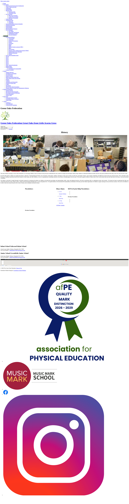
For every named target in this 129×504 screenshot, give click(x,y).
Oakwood (11, 21)
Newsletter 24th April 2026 (31, 203)
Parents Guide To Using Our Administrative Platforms (17, 88)
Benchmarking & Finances (11, 28)
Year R (7, 56)
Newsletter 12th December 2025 (32, 226)
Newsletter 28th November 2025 (32, 229)
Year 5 (7, 62)
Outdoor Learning (10, 70)
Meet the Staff (9, 10)
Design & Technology (13, 40)
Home (4, 3)
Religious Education (13, 53)
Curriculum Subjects (10, 37)
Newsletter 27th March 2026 (31, 205)
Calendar (62, 205)
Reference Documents (13, 17)
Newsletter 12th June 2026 (30, 196)
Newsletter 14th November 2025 (32, 231)
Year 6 (7, 63)
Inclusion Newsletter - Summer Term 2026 (80, 191)
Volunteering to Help (13, 33)
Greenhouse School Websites (20, 270)
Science (10, 54)
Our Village (11, 31)
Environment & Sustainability (15, 68)
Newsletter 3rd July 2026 (30, 193)
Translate (10, 129)
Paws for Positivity (13, 34)
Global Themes (9, 67)
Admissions (8, 8)
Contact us (8, 102)
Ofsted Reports (9, 19)
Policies (7, 79)
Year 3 (7, 60)
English (10, 42)
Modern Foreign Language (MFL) (16, 47)
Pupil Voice (5, 96)
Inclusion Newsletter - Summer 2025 (78, 199)
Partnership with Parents (14, 32)
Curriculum (5, 36)
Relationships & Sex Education (15, 51)
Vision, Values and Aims (11, 7)
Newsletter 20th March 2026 (31, 213)
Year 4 (7, 61)
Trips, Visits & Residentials (11, 65)
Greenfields (11, 22)
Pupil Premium (9, 26)
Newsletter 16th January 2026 (31, 222)
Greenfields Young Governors (12, 99)
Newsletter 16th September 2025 (32, 240)
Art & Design (11, 38)
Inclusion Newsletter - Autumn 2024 (78, 201)
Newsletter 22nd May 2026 (31, 198)
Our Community (9, 30)
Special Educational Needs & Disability (14, 24)
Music (10, 48)
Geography (11, 43)
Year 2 (7, 59)
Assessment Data (9, 20)
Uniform (8, 80)
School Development (10, 25)
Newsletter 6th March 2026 (31, 215)
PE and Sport (11, 49)
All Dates (58, 205)
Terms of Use (19, 268)
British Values (9, 66)
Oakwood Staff (12, 11)
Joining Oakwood (10, 72)
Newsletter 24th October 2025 (31, 233)
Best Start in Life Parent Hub (12, 91)
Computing (11, 39)
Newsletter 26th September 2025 (32, 238)
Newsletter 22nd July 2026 (30, 191)
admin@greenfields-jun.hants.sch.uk (17, 257)
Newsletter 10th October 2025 (31, 235)
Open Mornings (9, 103)
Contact (5, 101)
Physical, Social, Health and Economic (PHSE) (19, 50)
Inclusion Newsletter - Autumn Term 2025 (80, 194)
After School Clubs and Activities (13, 78)
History (10, 44)
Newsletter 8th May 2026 (30, 200)
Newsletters (8, 85)
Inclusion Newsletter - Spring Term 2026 (79, 192)
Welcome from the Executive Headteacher (15, 5)
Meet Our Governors (13, 15)
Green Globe (8, 100)
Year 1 (7, 57)
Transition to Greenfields (11, 73)
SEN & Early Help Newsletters (12, 86)
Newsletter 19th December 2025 (32, 224)
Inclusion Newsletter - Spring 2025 (78, 200)
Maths (10, 45)
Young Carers (9, 95)
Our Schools (6, 4)
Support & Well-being (8, 89)
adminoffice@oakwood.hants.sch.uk (17, 250)
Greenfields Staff (12, 13)
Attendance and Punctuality (12, 82)
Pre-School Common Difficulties (13, 93)
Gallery (7, 84)
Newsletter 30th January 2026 (31, 219)
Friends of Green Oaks (11, 83)
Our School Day (9, 74)
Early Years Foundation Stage (12, 55)
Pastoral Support (9, 90)
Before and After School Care (12, 77)
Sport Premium (9, 27)
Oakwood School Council (11, 97)
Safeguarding (9, 9)
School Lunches (9, 76)
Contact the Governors (13, 16)
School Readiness (9, 94)
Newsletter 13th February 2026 (31, 217)
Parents (4, 71)
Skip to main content (5, 1)
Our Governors (9, 14)
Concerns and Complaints (11, 105)
